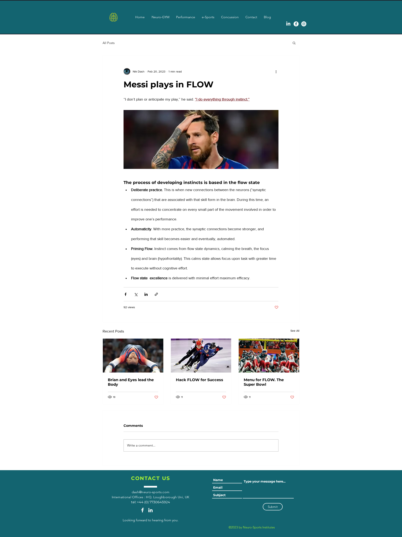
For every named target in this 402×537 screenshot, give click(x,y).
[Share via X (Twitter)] (136, 294)
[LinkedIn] (150, 510)
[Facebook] (296, 23)
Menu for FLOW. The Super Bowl (264, 382)
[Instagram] (303, 23)
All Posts (109, 43)
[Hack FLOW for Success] (201, 356)
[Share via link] (156, 294)
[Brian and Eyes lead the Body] (133, 356)
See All (294, 330)
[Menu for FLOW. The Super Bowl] (269, 356)
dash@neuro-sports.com (151, 492)
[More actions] (275, 71)
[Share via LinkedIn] (146, 294)
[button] (294, 42)
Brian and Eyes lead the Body (131, 382)
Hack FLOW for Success (199, 380)
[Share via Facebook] (126, 294)
